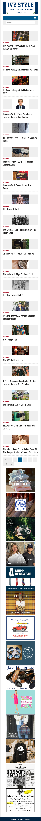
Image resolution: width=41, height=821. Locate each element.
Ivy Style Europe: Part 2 (13, 295)
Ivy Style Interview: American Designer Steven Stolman (19, 317)
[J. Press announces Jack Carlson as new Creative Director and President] (20, 375)
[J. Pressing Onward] (20, 333)
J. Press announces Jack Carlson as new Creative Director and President (19, 382)
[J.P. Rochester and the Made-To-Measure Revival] (20, 132)
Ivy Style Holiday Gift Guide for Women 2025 (19, 91)
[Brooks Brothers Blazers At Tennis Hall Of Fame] (20, 419)
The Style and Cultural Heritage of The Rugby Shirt (19, 231)
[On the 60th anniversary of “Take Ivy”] (20, 247)
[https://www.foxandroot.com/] (20, 540)
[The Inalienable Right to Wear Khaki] (20, 268)
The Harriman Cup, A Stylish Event (17, 404)
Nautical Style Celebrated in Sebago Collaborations (18, 163)
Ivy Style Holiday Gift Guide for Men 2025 (20, 69)
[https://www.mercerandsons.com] (20, 811)
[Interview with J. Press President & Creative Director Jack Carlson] (20, 108)
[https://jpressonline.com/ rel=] (20, 491)
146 (6, 464)
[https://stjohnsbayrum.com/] (20, 614)
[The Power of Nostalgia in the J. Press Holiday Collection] (20, 40)
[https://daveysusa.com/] (20, 737)
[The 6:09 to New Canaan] (20, 354)
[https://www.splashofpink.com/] (20, 713)
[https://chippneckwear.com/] (20, 589)
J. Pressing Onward (10, 339)
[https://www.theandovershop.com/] (20, 516)
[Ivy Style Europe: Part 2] (20, 289)
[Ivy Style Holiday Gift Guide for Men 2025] (20, 63)
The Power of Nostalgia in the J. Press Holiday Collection (19, 47)
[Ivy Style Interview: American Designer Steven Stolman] (20, 310)
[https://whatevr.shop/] (20, 565)
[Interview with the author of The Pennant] (20, 179)
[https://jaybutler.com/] (20, 688)
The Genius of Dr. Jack (12, 209)
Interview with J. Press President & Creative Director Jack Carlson (17, 115)
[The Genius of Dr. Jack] (20, 203)
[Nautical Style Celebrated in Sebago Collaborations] (20, 155)
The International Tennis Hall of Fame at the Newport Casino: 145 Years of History (20, 450)
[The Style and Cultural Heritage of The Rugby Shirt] (20, 224)
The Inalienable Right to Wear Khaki (18, 274)
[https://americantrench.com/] (20, 762)
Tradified (6, 43)
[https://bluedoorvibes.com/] (20, 663)
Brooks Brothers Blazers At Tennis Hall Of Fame (19, 427)
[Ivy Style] (20, 8)
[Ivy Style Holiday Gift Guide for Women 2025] (20, 84)
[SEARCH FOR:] (20, 22)
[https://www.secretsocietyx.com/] (20, 786)
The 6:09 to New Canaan (13, 360)
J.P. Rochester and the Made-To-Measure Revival (20, 139)
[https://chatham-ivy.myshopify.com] (20, 639)
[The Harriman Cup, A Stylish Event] (20, 399)
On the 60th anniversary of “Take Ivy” (19, 253)
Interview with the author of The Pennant (17, 186)
